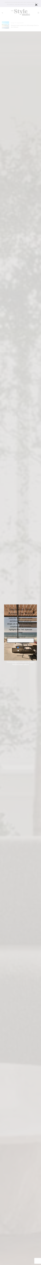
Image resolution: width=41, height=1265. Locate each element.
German (21, 647)
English (21, 650)
